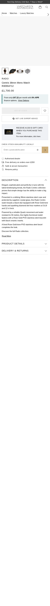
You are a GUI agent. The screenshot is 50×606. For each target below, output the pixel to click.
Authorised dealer (12, 159)
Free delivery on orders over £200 (20, 162)
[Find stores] (45, 150)
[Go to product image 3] (20, 71)
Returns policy (11, 169)
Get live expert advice (27, 118)
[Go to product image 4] (27, 71)
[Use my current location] (37, 150)
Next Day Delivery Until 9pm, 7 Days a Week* (25, 2)
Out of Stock (20, 111)
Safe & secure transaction (16, 166)
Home (4, 13)
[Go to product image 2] (12, 71)
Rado (17, 231)
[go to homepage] (25, 7)
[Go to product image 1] (5, 71)
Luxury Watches (27, 13)
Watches (13, 13)
